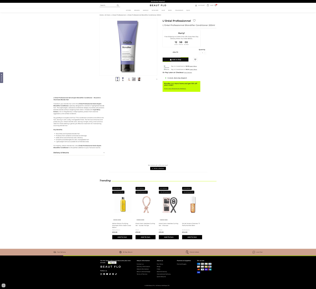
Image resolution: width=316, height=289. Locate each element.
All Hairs (107, 15)
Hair (163, 10)
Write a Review (159, 169)
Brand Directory (162, 271)
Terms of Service (142, 274)
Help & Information (143, 269)
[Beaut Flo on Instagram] (101, 274)
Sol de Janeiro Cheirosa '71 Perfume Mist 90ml (191, 224)
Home (102, 15)
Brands (137, 10)
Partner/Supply (181, 264)
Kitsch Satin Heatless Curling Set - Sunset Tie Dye (145, 224)
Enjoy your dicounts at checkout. (175, 88)
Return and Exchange (143, 271)
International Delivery (164, 274)
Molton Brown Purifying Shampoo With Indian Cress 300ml (121, 225)
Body (170, 10)
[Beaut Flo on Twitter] (110, 274)
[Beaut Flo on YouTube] (107, 274)
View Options (188, 72)
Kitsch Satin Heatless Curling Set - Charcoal (168, 224)
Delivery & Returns (61, 153)
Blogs (159, 266)
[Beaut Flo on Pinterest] (113, 274)
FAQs (158, 269)
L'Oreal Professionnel (119, 15)
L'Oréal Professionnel (177, 20)
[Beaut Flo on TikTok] (116, 274)
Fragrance (179, 10)
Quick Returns (161, 276)
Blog (188, 10)
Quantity (202, 49)
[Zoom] (128, 47)
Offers (128, 10)
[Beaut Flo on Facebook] (104, 274)
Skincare (155, 10)
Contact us (140, 264)
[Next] (156, 79)
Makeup (146, 10)
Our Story (160, 264)
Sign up (112, 262)
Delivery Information (143, 266)
